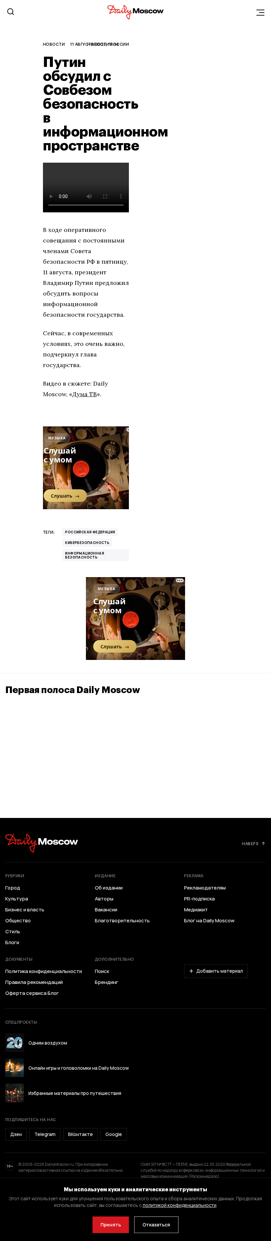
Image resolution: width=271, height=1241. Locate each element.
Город (12, 888)
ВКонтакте (80, 1134)
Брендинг (106, 982)
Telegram (45, 1134)
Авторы (104, 898)
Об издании (109, 888)
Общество (18, 920)
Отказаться (156, 1224)
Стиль (12, 931)
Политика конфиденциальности (43, 971)
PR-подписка (199, 898)
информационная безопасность (84, 555)
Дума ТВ (84, 394)
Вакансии (106, 909)
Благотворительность (122, 920)
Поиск (102, 971)
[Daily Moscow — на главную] (41, 843)
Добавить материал (219, 971)
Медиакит (196, 909)
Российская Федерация (90, 532)
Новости (54, 44)
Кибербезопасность (87, 542)
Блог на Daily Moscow (209, 920)
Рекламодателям (205, 888)
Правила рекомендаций (34, 982)
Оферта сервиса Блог (32, 993)
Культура (16, 898)
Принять (110, 1224)
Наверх (250, 843)
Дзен (16, 1134)
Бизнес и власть (24, 909)
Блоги (12, 942)
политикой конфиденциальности (179, 1205)
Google (113, 1134)
